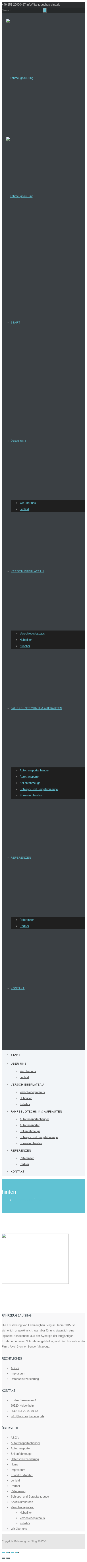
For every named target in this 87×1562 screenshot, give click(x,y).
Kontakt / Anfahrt (22, 1475)
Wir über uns (28, 503)
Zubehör (25, 646)
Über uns (19, 440)
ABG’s (15, 1368)
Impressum (18, 1373)
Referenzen (21, 857)
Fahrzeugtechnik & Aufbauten (36, 708)
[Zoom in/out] (17, 1552)
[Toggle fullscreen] (12, 1552)
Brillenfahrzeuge (30, 783)
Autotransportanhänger (34, 770)
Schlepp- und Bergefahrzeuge (39, 789)
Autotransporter (29, 776)
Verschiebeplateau (27, 571)
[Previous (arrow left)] (3, 1558)
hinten (39, 1199)
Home (5, 1199)
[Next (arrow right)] (8, 1558)
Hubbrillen (26, 639)
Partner (24, 926)
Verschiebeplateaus (32, 633)
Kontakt (18, 988)
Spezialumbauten (31, 795)
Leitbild (24, 509)
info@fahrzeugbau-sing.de (27, 1416)
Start (15, 322)
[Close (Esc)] (3, 1552)
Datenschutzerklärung (25, 1379)
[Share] (8, 1552)
